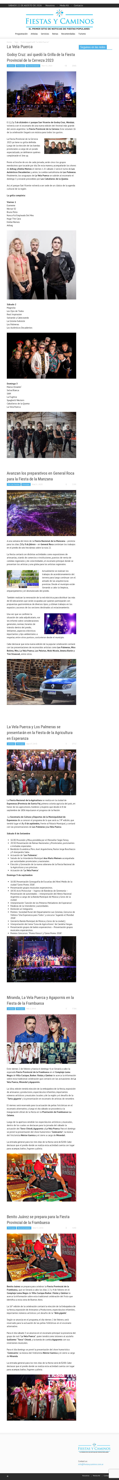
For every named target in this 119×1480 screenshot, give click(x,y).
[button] (109, 33)
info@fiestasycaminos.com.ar (90, 1464)
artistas (11, 66)
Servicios (45, 34)
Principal (20, 66)
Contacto (78, 5)
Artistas (34, 34)
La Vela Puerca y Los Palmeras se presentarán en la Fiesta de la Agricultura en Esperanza (40, 732)
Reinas (55, 34)
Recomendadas (68, 34)
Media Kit (64, 5)
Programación (21, 34)
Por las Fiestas (14, 484)
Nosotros (50, 5)
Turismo (82, 34)
